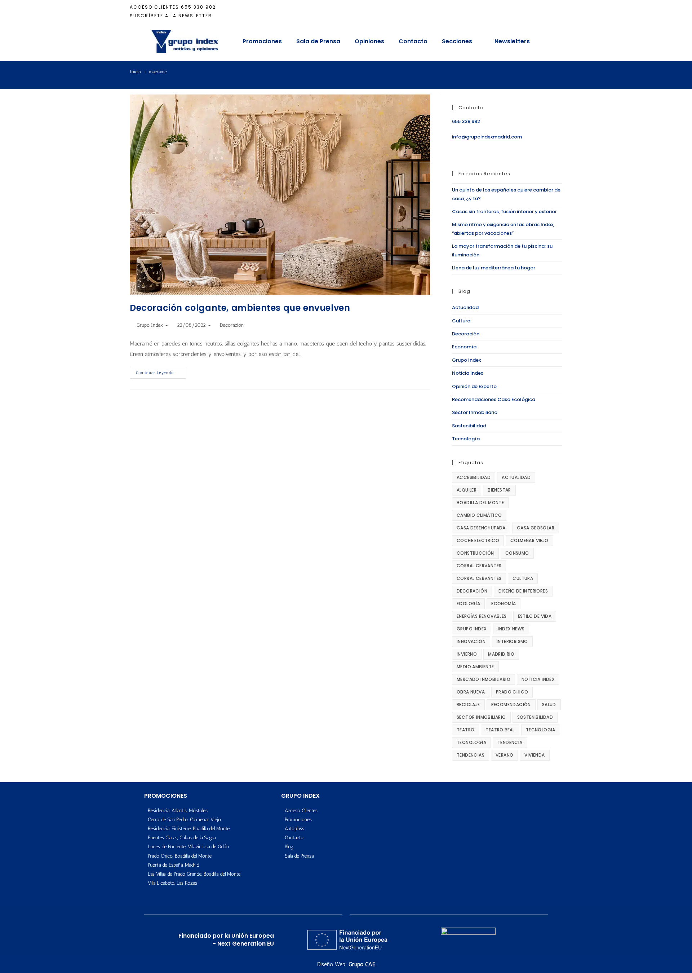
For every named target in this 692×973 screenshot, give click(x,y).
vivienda (534, 755)
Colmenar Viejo (529, 540)
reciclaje (468, 704)
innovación (471, 641)
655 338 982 (198, 7)
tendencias (470, 755)
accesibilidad (474, 477)
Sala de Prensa (318, 41)
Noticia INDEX (538, 679)
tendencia (510, 742)
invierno (467, 654)
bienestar (499, 490)
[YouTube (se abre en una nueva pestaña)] (549, 11)
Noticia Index (467, 373)
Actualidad (465, 307)
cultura (523, 578)
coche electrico (478, 540)
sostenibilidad (535, 717)
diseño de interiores (523, 591)
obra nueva (471, 692)
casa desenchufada (481, 528)
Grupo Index (150, 325)
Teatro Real (499, 730)
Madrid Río (501, 654)
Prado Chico (512, 692)
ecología (468, 603)
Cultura (461, 320)
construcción (475, 553)
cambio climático (479, 515)
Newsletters (512, 41)
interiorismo (512, 641)
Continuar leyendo (161, 371)
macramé (158, 71)
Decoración (232, 325)
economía (503, 603)
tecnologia (540, 730)
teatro (465, 730)
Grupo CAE (362, 964)
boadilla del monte (480, 502)
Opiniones (369, 41)
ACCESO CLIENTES (154, 7)
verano (504, 755)
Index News (511, 629)
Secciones (457, 41)
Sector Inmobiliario (474, 412)
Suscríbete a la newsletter (171, 16)
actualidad (516, 477)
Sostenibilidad (469, 425)
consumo (517, 553)
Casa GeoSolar (535, 528)
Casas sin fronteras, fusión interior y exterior (504, 211)
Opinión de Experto (474, 386)
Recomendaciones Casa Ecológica (493, 399)
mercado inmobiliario (483, 679)
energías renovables (482, 616)
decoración (472, 591)
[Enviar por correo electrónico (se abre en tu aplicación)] (558, 11)
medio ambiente (475, 667)
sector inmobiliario (481, 717)
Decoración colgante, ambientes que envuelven (240, 308)
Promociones (262, 41)
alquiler (466, 490)
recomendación (511, 704)
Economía (464, 346)
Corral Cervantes (479, 566)
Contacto (413, 41)
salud (549, 704)
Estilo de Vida (535, 616)
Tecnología (466, 438)
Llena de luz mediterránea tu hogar (493, 267)
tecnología (471, 742)
